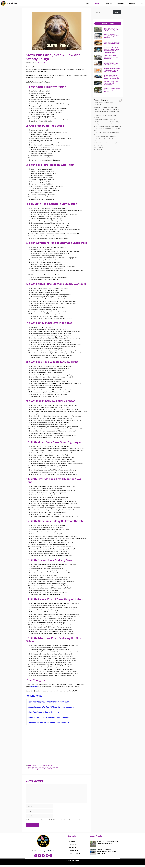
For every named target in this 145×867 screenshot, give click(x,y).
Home (87, 3)
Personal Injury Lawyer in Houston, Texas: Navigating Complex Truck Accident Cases (111, 77)
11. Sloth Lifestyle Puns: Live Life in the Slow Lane (107, 129)
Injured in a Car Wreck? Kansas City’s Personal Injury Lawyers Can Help (112, 90)
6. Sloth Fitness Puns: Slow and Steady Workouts (105, 116)
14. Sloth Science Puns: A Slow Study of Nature (105, 140)
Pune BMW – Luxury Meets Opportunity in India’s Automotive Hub (111, 83)
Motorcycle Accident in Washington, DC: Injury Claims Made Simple (111, 36)
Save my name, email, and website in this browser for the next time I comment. (54, 820)
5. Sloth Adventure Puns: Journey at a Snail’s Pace (107, 112)
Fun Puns (96, 3)
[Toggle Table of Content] (119, 100)
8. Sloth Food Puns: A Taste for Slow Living (106, 122)
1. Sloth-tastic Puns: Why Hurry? (103, 103)
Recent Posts (98, 149)
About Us (109, 3)
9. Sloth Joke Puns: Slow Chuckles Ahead (106, 124)
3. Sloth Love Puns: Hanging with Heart (105, 107)
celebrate (33, 687)
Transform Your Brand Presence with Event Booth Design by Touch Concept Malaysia (112, 70)
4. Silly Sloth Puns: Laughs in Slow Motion (106, 109)
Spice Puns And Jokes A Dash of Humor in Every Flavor (43, 767)
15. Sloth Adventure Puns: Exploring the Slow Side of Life (106, 144)
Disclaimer (72, 847)
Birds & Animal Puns (34, 765)
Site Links (132, 3)
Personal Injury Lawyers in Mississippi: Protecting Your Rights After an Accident (111, 63)
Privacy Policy (73, 850)
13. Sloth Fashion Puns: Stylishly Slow (105, 136)
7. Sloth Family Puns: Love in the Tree (105, 120)
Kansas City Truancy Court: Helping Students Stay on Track (112, 29)
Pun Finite (11, 3)
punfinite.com (50, 851)
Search (117, 12)
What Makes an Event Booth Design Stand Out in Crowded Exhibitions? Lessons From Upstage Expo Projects (111, 50)
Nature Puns (49, 765)
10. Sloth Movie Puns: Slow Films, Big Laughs (107, 126)
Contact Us (120, 3)
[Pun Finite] (3, 3)
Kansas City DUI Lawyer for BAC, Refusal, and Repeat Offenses (112, 42)
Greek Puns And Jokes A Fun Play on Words (40, 769)
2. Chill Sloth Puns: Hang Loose (103, 105)
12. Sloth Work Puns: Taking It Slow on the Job (106, 133)
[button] (142, 3)
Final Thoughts (98, 147)
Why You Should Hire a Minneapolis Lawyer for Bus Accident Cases (111, 57)
